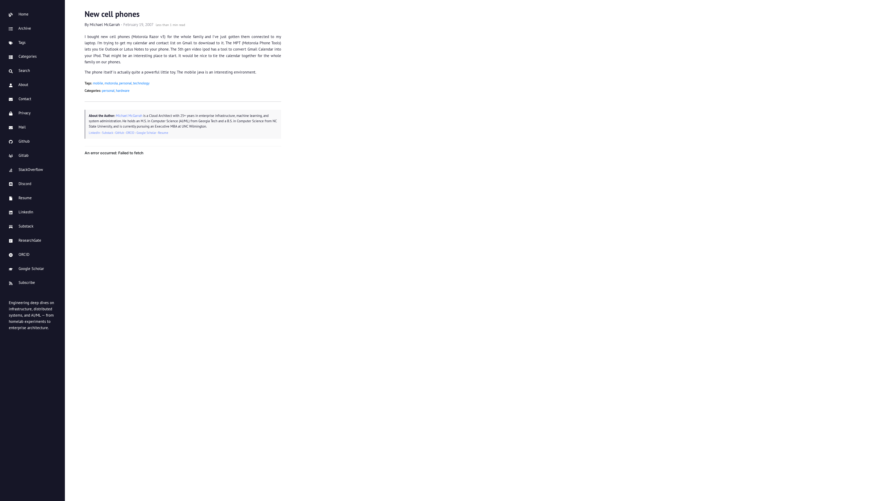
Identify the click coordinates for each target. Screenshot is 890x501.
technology (141, 83)
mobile (98, 83)
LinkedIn (94, 133)
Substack (107, 133)
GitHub (119, 133)
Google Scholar (146, 133)
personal (125, 83)
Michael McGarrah (105, 24)
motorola (111, 83)
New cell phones (112, 14)
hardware (123, 90)
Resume (163, 133)
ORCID (130, 133)
